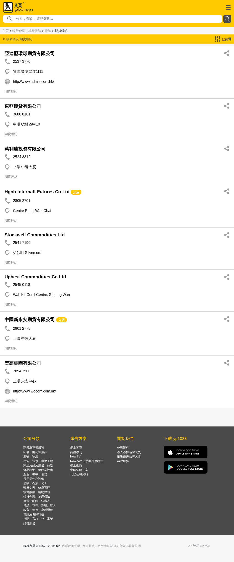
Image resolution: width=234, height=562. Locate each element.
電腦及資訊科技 (33, 514)
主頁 (5, 31)
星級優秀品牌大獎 (129, 456)
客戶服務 (123, 461)
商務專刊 (76, 452)
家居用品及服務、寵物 (38, 465)
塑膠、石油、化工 (35, 483)
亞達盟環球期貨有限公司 (30, 53)
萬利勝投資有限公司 (25, 148)
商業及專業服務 (33, 447)
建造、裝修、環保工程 (38, 461)
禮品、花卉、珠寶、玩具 (39, 505)
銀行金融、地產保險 (26, 31)
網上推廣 (76, 465)
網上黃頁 (76, 447)
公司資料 (123, 447)
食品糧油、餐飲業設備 (38, 470)
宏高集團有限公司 (23, 363)
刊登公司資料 (79, 474)
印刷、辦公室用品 (35, 452)
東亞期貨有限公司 (23, 106)
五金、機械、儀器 (35, 474)
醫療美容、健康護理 (36, 487)
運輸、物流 (30, 456)
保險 (48, 31)
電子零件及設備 (33, 479)
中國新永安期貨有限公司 (30, 319)
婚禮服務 (29, 523)
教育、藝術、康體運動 (38, 510)
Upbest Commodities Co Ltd (35, 276)
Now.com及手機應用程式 (86, 461)
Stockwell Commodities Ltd (35, 234)
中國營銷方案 (79, 470)
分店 (76, 192)
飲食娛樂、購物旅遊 (36, 492)
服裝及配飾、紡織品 (36, 501)
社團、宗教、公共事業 (38, 518)
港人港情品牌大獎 (129, 452)
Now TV (75, 456)
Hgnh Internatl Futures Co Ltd (37, 191)
